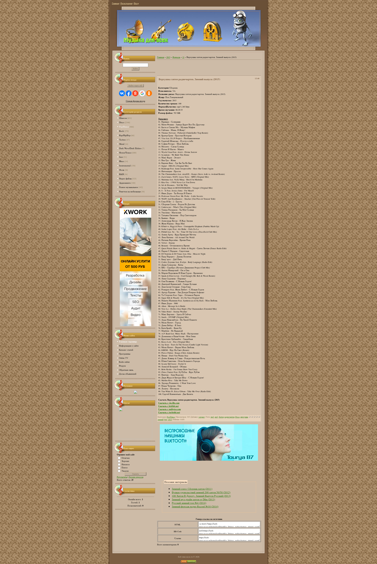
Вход (136, 3)
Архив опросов (136, 477)
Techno (122, 139)
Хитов (221, 417)
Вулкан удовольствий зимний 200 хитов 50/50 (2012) (201, 492)
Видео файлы (125, 178)
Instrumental (125, 165)
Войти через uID (135, 86)
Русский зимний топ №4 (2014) (189, 503)
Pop (165, 419)
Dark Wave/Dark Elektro (130, 148)
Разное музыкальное (128, 187)
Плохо (125, 467)
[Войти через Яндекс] (135, 93)
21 (183, 57)
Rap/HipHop (125, 135)
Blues (121, 161)
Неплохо (126, 464)
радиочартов (229, 417)
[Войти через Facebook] (129, 93)
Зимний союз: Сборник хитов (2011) (192, 489)
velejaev (202, 417)
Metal (121, 143)
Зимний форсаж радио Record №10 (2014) (195, 506)
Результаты (122, 477)
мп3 (216, 417)
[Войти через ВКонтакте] (122, 93)
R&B (121, 174)
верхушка (244, 417)
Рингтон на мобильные (130, 191)
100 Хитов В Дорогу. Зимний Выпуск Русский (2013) (201, 496)
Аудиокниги (125, 182)
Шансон (123, 117)
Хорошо (125, 461)
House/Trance (125, 152)
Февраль (176, 57)
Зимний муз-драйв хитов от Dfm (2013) (193, 499)
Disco (121, 122)
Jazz (121, 156)
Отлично (126, 457)
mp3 (212, 417)
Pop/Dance (124, 126)
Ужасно (125, 470)
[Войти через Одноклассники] (149, 93)
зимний (161, 419)
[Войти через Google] (142, 93)
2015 (168, 57)
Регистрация (126, 3)
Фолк (121, 169)
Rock (121, 130)
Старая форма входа (135, 101)
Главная (115, 3)
